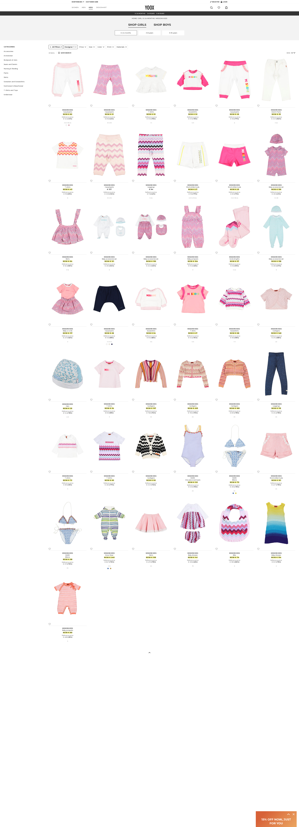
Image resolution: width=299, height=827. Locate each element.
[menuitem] (75, 7)
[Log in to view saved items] (219, 7)
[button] (25, 51)
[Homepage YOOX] (149, 7)
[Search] (211, 7)
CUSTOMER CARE (92, 2)
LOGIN (224, 2)
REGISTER (215, 2)
